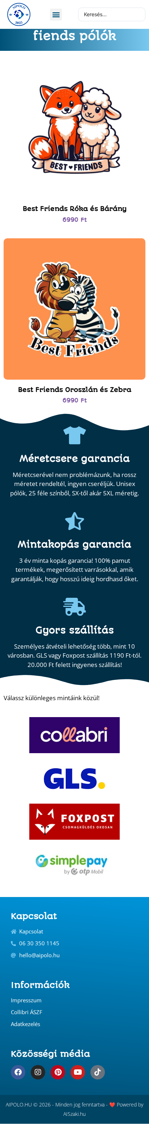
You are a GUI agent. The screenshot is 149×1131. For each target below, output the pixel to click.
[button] (56, 15)
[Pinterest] (58, 1072)
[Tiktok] (97, 1072)
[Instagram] (38, 1072)
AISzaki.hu (74, 1113)
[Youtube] (78, 1072)
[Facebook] (18, 1072)
